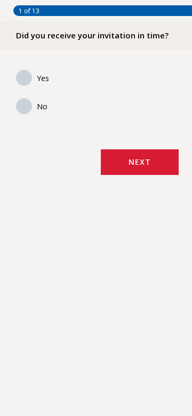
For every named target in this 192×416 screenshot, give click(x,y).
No (42, 106)
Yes (43, 78)
